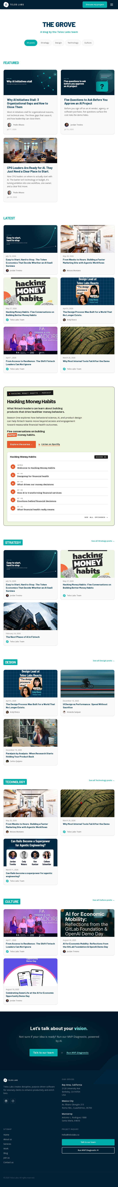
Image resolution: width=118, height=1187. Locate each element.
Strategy (45, 43)
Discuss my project (95, 4)
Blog (5, 1153)
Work (5, 1148)
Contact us (8, 1162)
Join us (6, 1157)
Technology (73, 43)
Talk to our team (43, 1052)
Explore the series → (21, 444)
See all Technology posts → (102, 780)
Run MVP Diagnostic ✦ (88, 1150)
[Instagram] (13, 1101)
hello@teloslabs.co (70, 1134)
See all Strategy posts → (103, 541)
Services (7, 1144)
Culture (87, 43)
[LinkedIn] (6, 1101)
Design (58, 43)
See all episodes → (96, 517)
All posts (31, 43)
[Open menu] (112, 4)
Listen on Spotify (49, 444)
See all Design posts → (104, 660)
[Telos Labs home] (13, 4)
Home (6, 1134)
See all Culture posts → (104, 900)
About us (7, 1139)
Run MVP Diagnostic (77, 1052)
